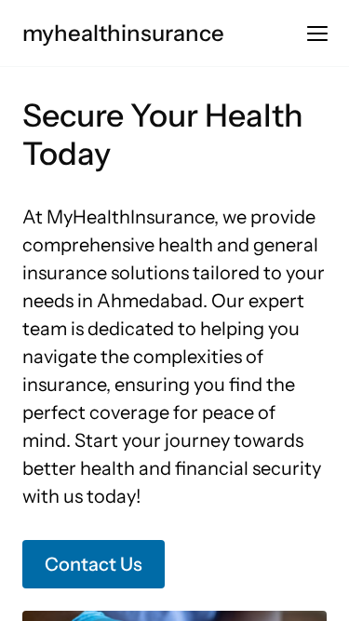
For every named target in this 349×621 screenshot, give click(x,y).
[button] (317, 33)
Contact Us (93, 564)
